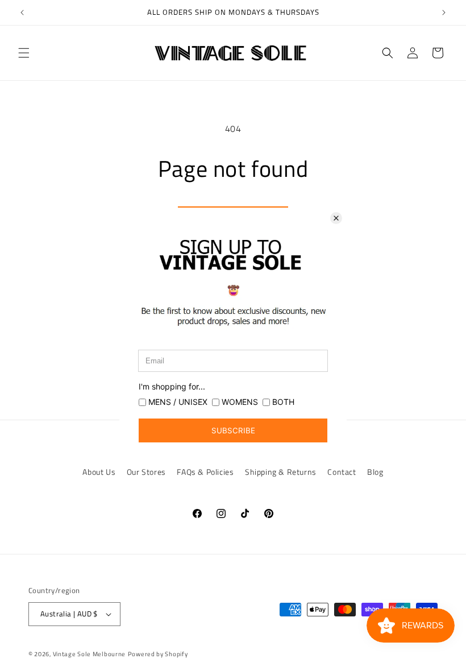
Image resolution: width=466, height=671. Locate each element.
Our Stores (146, 472)
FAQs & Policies (205, 472)
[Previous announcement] (22, 12)
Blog (375, 472)
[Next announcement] (443, 12)
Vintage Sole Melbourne (89, 653)
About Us (98, 472)
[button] (23, 52)
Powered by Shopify (158, 653)
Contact (341, 472)
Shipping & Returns (281, 472)
